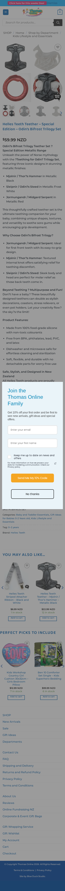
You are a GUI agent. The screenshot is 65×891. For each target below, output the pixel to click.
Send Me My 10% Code (32, 478)
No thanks (32, 494)
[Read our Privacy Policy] (55, 463)
